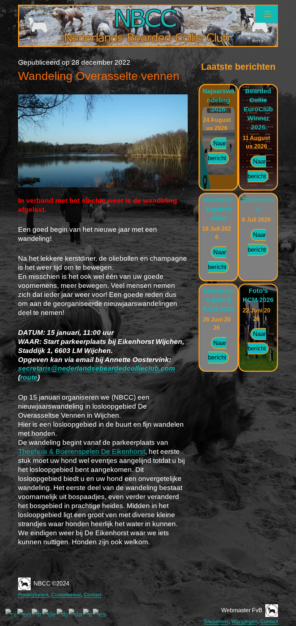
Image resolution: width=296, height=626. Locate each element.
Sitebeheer (216, 621)
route (29, 377)
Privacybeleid (33, 594)
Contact (92, 594)
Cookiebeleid (66, 594)
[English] (24, 614)
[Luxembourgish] (63, 614)
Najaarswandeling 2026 (219, 100)
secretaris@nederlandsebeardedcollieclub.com (96, 368)
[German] (49, 614)
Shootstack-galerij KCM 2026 (218, 299)
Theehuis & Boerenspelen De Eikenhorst (81, 451)
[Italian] (88, 614)
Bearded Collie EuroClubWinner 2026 (258, 109)
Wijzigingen (244, 621)
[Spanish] (100, 614)
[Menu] (266, 14)
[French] (37, 614)
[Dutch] (11, 614)
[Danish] (76, 614)
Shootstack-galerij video (218, 209)
